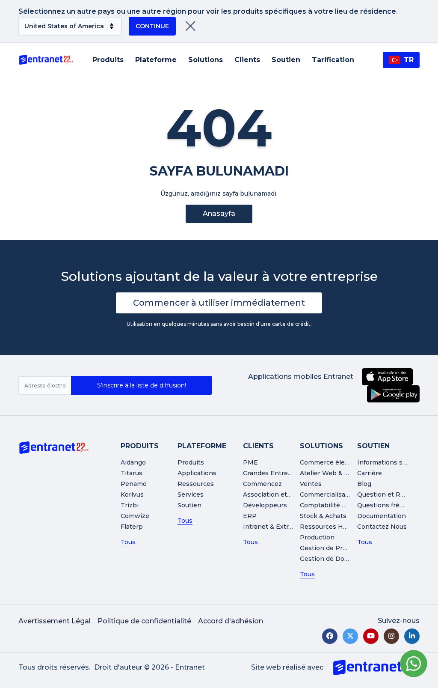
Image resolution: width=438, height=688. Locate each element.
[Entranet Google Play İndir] (393, 393)
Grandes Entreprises (275, 473)
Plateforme (156, 60)
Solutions (205, 60)
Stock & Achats (323, 516)
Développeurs (265, 505)
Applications (197, 473)
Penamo (134, 484)
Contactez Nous (382, 526)
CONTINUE (152, 26)
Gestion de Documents (336, 559)
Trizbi (130, 505)
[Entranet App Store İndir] (387, 376)
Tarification (333, 60)
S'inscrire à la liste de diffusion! (141, 385)
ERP (250, 516)
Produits (108, 60)
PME (250, 462)
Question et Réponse (390, 494)
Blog (364, 484)
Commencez (262, 484)
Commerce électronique (337, 462)
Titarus (131, 473)
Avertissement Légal (54, 621)
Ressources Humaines (335, 526)
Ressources (196, 484)
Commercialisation (329, 494)
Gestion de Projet (327, 548)
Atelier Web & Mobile (333, 473)
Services (191, 494)
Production (317, 537)
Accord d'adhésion (230, 621)
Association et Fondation (281, 494)
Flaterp (132, 526)
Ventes (311, 484)
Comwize (135, 516)
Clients (247, 60)
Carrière (369, 473)
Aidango (133, 462)
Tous (128, 542)
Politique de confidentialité (144, 621)
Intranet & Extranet (272, 526)
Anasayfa (219, 213)
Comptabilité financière (336, 505)
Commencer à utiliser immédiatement (219, 303)
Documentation (381, 516)
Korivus (132, 494)
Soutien (286, 60)
